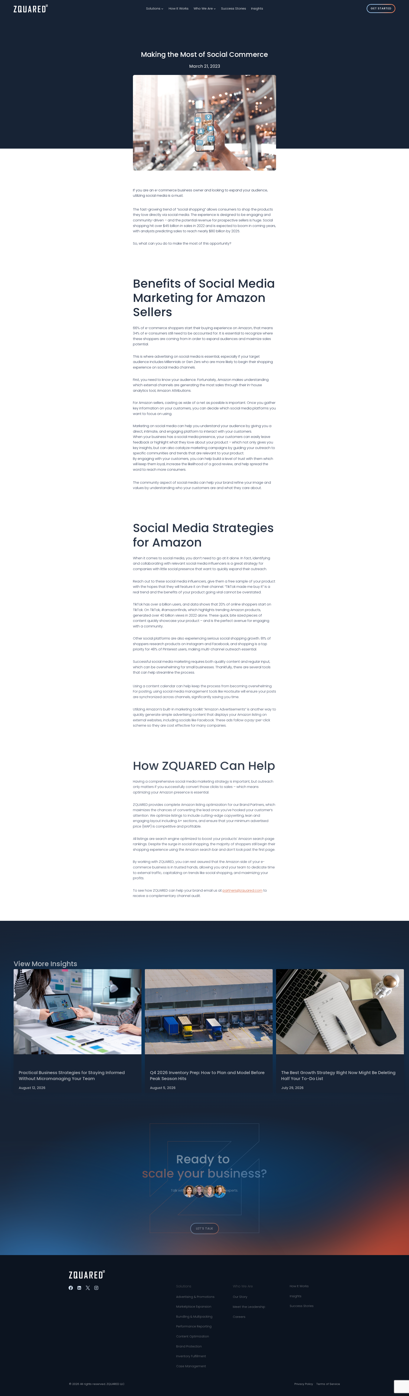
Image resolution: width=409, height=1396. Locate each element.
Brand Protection (189, 1335)
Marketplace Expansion (193, 1296)
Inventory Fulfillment (191, 1345)
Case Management (191, 1355)
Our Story (240, 1286)
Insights (257, 8)
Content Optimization (192, 1325)
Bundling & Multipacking (194, 1306)
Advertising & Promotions (195, 1286)
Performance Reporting (194, 1315)
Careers (239, 1306)
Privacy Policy (303, 1384)
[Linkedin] (79, 1288)
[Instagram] (96, 1288)
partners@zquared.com (242, 887)
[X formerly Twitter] (88, 1288)
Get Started (381, 8)
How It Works (179, 8)
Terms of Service (328, 1384)
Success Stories (233, 8)
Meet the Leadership (249, 1296)
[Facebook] (70, 1288)
